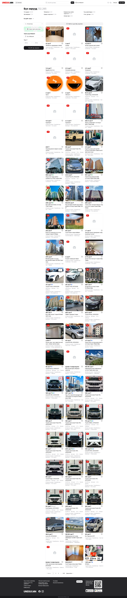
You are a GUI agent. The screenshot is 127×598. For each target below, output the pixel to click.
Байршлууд (27, 587)
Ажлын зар (68, 16)
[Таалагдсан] (108, 2)
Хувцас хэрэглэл (50, 14)
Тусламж (55, 580)
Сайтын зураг (27, 585)
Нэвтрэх (115, 2)
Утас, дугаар (89, 14)
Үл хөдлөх (28, 12)
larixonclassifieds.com (63, 596)
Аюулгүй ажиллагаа (58, 582)
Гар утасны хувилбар (29, 580)
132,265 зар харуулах (33, 48)
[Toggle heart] (62, 43)
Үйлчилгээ (48, 12)
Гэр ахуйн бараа (89, 12)
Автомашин (28, 14)
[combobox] (34, 23)
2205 (64, 573)
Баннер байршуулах (43, 585)
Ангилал (19, 2)
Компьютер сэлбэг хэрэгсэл (69, 12)
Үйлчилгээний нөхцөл (44, 580)
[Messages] (110, 2)
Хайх (72, 2)
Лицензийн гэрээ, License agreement (43, 583)
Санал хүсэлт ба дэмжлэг (28, 583)
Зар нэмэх (121, 2)
